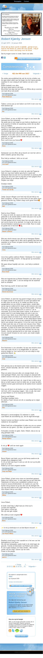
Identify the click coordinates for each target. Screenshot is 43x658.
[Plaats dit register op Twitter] (5, 58)
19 (7, 566)
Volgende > (37, 73)
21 (12, 566)
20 (10, 566)
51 (25, 566)
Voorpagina (17, 1)
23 (16, 566)
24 (18, 566)
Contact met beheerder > (16, 582)
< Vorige (5, 73)
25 (21, 566)
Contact (26, 1)
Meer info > (20, 607)
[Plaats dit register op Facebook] (2, 58)
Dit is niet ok (35, 99)
